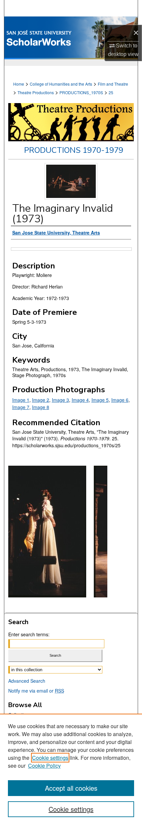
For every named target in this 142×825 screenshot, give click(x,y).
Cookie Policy (44, 765)
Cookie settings (50, 757)
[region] (71, 769)
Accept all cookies (71, 788)
